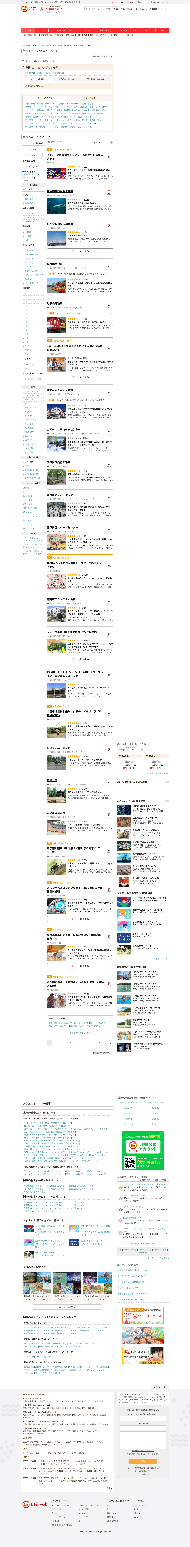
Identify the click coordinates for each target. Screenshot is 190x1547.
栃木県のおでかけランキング (94, 1327)
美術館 (28, 113)
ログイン (164, 2)
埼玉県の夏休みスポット (34, 1189)
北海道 (35, 35)
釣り (76, 107)
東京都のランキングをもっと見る (143, 1243)
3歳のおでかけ (156, 1108)
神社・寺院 (48, 113)
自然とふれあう (31, 1346)
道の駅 (92, 120)
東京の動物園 (40, 1401)
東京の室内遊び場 (48, 1424)
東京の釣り (67, 1401)
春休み (123, 9)
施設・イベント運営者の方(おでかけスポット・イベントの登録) (60, 1453)
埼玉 (61, 35)
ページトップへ (161, 1387)
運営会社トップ (112, 1505)
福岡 (131, 35)
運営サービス (112, 1513)
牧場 (84, 103)
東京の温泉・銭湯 (29, 1431)
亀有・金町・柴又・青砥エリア (60, 1023)
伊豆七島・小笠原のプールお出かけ (86, 1161)
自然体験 (26, 488)
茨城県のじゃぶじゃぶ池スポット (38, 1202)
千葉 (57, 35)
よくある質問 (84, 1509)
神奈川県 (143, 1252)
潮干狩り (51, 110)
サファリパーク (73, 103)
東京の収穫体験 (76, 1408)
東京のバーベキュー (53, 1401)
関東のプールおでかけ (33, 1171)
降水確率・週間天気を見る (157, 773)
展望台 (104, 110)
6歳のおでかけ (129, 1119)
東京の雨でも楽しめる (31, 1424)
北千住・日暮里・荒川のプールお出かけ (41, 1155)
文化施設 (37, 113)
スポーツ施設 (74, 113)
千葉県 (156, 1250)
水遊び (69, 1346)
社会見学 (76, 110)
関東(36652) (44, 73)
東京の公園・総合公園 (98, 1415)
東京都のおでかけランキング (36, 1333)
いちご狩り (30, 110)
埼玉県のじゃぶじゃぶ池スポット (69, 1205)
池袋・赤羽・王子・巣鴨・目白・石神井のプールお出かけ (49, 1135)
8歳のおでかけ (129, 1124)
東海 (67, 35)
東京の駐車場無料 (64, 1415)
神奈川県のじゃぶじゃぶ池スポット (39, 1211)
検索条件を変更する (102, 1053)
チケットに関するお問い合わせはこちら (143, 1468)
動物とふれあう (145, 9)
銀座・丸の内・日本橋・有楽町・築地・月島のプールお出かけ (51, 1140)
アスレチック (60, 113)
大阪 (96, 35)
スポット (28, 30)
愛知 (72, 35)
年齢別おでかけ (104, 30)
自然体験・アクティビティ (72, 127)
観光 (99, 120)
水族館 (90, 103)
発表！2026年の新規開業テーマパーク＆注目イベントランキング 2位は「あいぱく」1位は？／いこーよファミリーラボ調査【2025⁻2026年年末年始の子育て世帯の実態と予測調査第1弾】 (73, 1480)
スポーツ (26, 492)
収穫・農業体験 (46, 1346)
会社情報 (137, 1513)
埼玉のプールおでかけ (33, 1174)
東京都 (164, 1250)
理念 (108, 1509)
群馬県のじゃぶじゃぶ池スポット (38, 1205)
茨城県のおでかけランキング (67, 1327)
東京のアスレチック (80, 1415)
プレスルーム (84, 1513)
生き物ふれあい (28, 496)
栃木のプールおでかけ (76, 1171)
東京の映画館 (61, 1424)
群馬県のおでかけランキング (36, 1330)
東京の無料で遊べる (48, 1415)
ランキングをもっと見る (158, 1258)
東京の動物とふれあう (59, 1408)
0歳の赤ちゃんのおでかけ (130, 1103)
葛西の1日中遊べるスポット (130, 1288)
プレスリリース (139, 1517)
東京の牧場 (77, 1401)
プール (44, 117)
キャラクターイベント (31, 528)
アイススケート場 (33, 120)
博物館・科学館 (63, 110)
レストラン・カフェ (51, 120)
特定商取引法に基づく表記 (62, 1525)
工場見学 (86, 110)
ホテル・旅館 (76, 117)
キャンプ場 (53, 107)
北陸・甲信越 (82, 35)
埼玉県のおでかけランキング (63, 1330)
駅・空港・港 (31, 127)
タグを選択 (33, 167)
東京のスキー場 (44, 1431)
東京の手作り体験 (43, 1408)
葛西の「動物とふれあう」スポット (133, 1276)
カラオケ (52, 123)
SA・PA (93, 123)
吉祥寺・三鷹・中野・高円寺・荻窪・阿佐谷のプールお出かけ (51, 1143)
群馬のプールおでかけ (97, 1171)
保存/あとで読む (135, 2)
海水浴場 (52, 117)
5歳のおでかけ (156, 1113)
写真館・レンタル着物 (48, 127)
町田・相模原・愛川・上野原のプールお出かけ (85, 1129)
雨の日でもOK (132, 9)
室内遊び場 (30, 103)
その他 (89, 127)
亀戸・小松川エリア (97, 1023)
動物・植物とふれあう (56, 1343)
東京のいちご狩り (91, 1431)
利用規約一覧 (57, 1509)
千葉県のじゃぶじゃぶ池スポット (38, 1208)
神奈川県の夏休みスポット (35, 1192)
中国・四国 (113, 35)
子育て (148, 30)
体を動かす (59, 1346)
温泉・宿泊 (78, 1346)
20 (98, 1043)
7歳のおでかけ (156, 1119)
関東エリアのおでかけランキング (38, 1327)
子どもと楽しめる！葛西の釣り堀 (132, 1294)
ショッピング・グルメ (31, 500)
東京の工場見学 (29, 1408)
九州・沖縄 (125, 35)
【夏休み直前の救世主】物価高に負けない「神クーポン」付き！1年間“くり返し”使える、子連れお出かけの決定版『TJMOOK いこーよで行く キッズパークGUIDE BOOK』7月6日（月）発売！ (73, 1471)
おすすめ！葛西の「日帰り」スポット (134, 1270)
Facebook (55, 1521)
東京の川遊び (28, 1417)
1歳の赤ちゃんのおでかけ (156, 1103)
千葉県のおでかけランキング (90, 1330)
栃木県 (134, 1250)
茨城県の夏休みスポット (34, 1186)
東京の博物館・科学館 (76, 1424)
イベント (41, 30)
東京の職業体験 (89, 1408)
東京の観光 (99, 1401)
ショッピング (68, 120)
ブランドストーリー (141, 1505)
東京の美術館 (92, 1424)
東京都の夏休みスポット (81, 1189)
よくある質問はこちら (143, 1471)
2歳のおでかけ (129, 1108)
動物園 (61, 103)
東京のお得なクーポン (31, 1415)
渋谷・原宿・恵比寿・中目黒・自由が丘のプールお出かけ (49, 1132)
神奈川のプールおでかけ (98, 1174)
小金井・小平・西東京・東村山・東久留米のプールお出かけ (50, 1146)
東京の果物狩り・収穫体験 (33, 1434)
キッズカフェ (82, 123)
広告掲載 (55, 1513)
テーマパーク (50, 103)
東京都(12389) (58, 73)
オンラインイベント (63, 30)
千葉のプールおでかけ (55, 1174)
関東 (42, 35)
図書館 (36, 117)
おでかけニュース (128, 30)
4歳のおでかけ (129, 1113)
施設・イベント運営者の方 (62, 1505)
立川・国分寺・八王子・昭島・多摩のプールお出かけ (47, 1123)
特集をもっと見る (161, 959)
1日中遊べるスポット (161, 9)
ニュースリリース (58, 1517)
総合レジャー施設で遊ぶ (34, 1343)
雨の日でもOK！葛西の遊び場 (131, 1282)
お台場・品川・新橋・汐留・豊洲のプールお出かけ (46, 1126)
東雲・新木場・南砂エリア (59, 1026)
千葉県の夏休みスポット (57, 1189)
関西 (91, 35)
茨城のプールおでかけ (55, 1171)
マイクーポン (119, 2)
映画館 (100, 113)
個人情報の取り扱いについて (143, 1451)
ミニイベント (28, 524)
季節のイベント (28, 512)
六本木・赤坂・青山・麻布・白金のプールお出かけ (46, 1161)
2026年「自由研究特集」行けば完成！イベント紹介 (33, 552)
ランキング (85, 30)
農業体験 (41, 110)
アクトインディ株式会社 (135, 1501)
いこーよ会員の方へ (142, 1474)
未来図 (136, 1509)
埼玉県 (149, 1250)
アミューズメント (66, 123)
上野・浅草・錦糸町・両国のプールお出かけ (43, 1129)
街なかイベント (28, 520)
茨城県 (126, 1250)
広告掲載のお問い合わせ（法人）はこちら (143, 1454)
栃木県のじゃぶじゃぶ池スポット (69, 1202)
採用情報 (110, 1517)
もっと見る (106, 1488)
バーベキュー (66, 107)
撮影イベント (28, 504)
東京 (46, 35)
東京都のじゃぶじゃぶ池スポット (69, 1208)
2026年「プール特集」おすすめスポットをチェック (33, 546)
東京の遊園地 (28, 1401)
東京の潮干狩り (77, 1431)
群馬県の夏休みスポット (81, 1186)
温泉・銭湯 (63, 117)
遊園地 (40, 103)
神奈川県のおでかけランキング (64, 1333)
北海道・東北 (27, 35)
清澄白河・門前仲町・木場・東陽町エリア (86, 1026)
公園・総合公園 (88, 113)
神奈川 (51, 35)
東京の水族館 (103, 1424)
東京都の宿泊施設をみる (80, 1033)
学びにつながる (75, 1343)
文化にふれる (89, 1343)
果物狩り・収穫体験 (98, 107)
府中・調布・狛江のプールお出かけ (39, 1149)
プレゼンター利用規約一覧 (89, 1505)
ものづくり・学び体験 (31, 516)
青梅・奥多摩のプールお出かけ (70, 1149)
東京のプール (88, 1401)
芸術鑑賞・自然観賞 (30, 508)
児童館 (28, 117)
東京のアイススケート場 (60, 1431)
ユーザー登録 (28, 1453)
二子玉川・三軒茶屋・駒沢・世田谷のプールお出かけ (84, 1155)
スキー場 (88, 117)
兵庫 (104, 35)
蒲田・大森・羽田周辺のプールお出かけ (41, 1152)
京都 (100, 35)
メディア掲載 (84, 1517)
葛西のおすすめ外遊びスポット (131, 1299)
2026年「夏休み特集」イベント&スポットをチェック (33, 539)
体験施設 (95, 110)
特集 (162, 30)
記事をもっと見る (67, 1307)
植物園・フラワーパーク (36, 107)
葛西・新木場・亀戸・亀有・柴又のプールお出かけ (83, 1152)
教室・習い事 (82, 120)
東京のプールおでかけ (76, 1174)
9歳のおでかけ (156, 1124)
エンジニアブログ (113, 1521)
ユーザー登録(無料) (151, 2)
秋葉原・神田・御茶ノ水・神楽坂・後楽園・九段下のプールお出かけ (54, 1158)
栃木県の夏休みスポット (57, 1186)
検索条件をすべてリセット (102, 56)
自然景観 (84, 107)
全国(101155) (30, 73)
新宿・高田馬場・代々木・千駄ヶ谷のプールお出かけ (47, 1137)
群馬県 (141, 1250)
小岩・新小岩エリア (81, 1023)
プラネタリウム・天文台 (36, 123)
